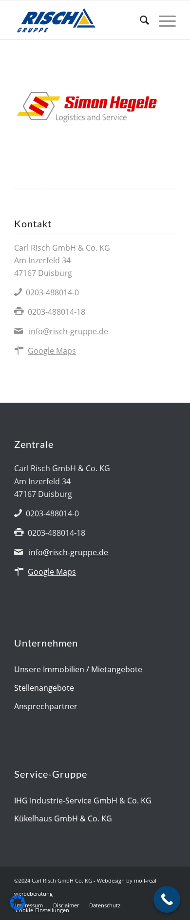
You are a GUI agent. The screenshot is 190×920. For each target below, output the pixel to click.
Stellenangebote (44, 687)
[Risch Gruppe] (78, 19)
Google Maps (52, 350)
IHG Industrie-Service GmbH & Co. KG (83, 800)
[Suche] (139, 19)
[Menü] (162, 19)
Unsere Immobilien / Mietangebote (78, 669)
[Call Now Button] (166, 899)
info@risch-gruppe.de (68, 331)
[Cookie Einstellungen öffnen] (17, 907)
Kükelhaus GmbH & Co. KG (63, 818)
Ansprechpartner (45, 706)
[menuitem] (139, 19)
